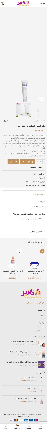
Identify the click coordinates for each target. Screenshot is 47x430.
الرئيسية (42, 121)
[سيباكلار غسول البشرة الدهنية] (41, 380)
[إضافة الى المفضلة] (33, 266)
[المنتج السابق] (7, 121)
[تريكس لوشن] (41, 390)
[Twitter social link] (35, 185)
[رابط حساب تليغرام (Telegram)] (27, 185)
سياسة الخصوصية (39, 330)
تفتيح (37, 181)
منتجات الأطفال (9, 276)
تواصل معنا (41, 326)
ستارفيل (28, 181)
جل (34, 181)
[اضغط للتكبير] (41, 99)
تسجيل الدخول (33, 219)
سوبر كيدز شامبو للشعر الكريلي (25, 398)
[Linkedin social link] (30, 185)
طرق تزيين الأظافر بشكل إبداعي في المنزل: (21, 362)
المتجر (43, 315)
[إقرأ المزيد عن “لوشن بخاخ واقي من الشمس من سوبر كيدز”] (14, 266)
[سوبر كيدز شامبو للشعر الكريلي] (41, 401)
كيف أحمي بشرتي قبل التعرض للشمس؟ (23, 341)
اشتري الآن (13, 162)
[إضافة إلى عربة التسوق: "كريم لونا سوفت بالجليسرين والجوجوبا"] (37, 266)
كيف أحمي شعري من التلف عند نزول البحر (22, 352)
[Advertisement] (23, 33)
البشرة (36, 121)
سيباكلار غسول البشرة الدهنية (26, 377)
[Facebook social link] (38, 185)
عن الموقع (41, 323)
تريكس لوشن (31, 388)
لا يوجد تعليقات (19, 344)
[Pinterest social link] (32, 185)
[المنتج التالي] (3, 121)
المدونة (42, 319)
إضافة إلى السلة (27, 162)
